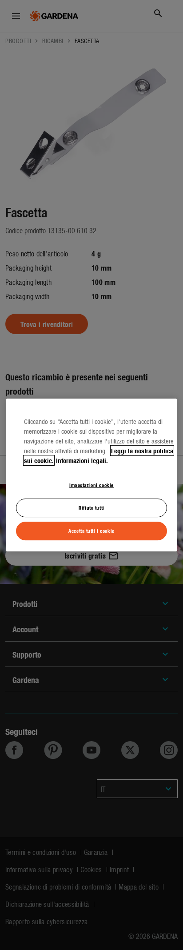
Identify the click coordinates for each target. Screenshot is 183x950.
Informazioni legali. (82, 460)
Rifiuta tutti (91, 507)
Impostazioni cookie (91, 484)
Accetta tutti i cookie (91, 530)
